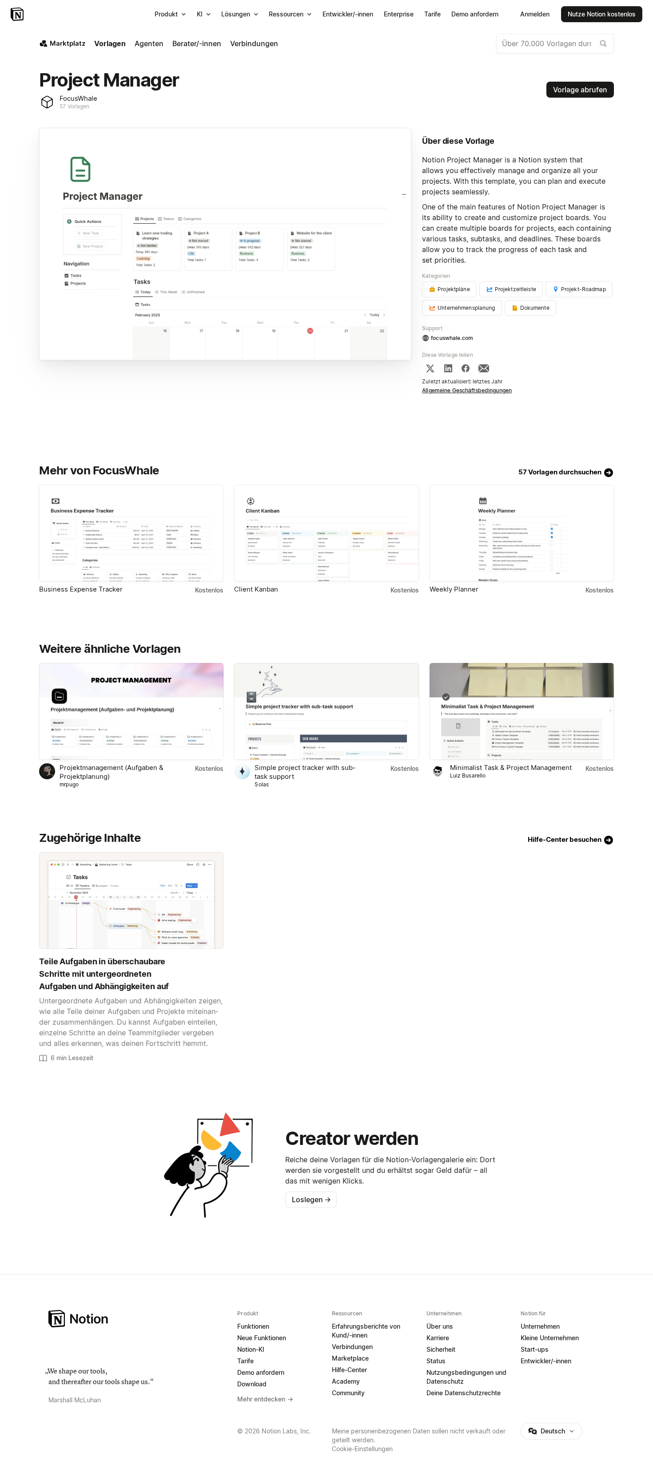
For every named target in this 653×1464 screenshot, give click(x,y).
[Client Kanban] (326, 533)
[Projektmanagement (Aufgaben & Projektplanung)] (131, 711)
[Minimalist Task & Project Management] (522, 711)
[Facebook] (465, 368)
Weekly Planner (454, 589)
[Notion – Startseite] (18, 14)
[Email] (483, 368)
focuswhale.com (452, 338)
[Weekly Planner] (522, 533)
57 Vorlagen (74, 106)
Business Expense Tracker (81, 589)
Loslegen (311, 1199)
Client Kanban (256, 589)
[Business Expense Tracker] (131, 533)
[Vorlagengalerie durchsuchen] (603, 43)
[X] (430, 368)
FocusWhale (78, 98)
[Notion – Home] (137, 1318)
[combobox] (555, 43)
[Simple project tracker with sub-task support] (326, 711)
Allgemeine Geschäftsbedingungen (467, 390)
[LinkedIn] (448, 368)
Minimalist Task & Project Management (511, 767)
